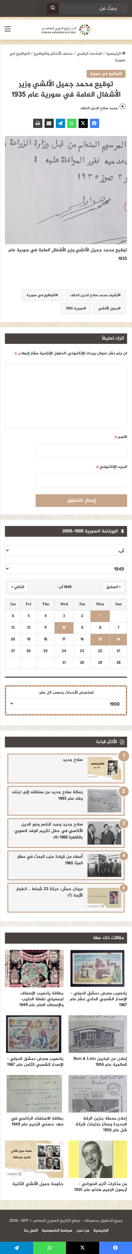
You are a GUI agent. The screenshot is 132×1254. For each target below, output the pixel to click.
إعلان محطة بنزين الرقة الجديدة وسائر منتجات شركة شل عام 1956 (101, 1124)
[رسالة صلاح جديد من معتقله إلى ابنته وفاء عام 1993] (104, 800)
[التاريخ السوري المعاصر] (66, 29)
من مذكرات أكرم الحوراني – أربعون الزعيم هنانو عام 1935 (100, 1186)
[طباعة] (37, 123)
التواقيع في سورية (106, 73)
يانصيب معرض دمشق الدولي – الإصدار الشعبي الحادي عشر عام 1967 (98, 999)
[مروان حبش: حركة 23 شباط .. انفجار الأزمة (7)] (104, 897)
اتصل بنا (31, 1230)
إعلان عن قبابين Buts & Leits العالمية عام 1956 (100, 1061)
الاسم (121, 437)
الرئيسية (114, 53)
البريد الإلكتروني (111, 467)
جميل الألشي (108, 308)
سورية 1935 (75, 308)
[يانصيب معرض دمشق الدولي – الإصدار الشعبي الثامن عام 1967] (34, 1034)
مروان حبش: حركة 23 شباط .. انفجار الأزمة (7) (49, 892)
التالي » (17, 587)
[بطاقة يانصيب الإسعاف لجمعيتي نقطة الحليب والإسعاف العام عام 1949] (34, 968)
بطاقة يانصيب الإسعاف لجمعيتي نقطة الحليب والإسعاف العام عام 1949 (41, 999)
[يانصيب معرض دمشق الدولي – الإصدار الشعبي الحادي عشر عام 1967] (97, 968)
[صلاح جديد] (104, 768)
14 (118, 639)
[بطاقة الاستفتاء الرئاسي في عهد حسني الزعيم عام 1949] (34, 1094)
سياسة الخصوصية (57, 1230)
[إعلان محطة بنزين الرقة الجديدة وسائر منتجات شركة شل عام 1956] (97, 1094)
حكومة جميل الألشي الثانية (38, 1184)
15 (100, 639)
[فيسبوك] (94, 123)
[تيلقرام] (60, 123)
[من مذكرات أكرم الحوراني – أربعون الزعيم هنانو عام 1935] (97, 1159)
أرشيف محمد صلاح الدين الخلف (94, 295)
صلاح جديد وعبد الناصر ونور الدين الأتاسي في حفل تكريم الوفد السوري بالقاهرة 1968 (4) (48, 831)
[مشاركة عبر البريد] (49, 123)
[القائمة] (8, 32)
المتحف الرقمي (89, 53)
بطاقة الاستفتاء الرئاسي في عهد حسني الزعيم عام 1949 (37, 1121)
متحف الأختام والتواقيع (53, 53)
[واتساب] (71, 123)
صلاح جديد (73, 759)
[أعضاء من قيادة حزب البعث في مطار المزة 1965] (104, 865)
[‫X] (83, 123)
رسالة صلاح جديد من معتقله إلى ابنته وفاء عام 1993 (47, 795)
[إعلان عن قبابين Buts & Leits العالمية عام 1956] (97, 1034)
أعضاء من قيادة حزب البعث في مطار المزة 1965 (50, 860)
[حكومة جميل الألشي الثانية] (34, 1159)
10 (64, 628)
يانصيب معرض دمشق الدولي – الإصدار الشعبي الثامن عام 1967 (35, 1061)
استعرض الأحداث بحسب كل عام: (66, 692)
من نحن (82, 1230)
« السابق (113, 587)
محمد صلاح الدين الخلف (99, 108)
